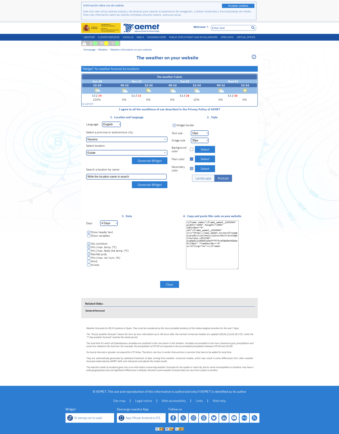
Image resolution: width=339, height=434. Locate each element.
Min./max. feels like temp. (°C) (110, 250)
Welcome (200, 27)
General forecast (95, 310)
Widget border (185, 125)
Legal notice (143, 401)
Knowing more (156, 37)
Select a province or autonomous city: (109, 132)
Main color (178, 159)
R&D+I (140, 37)
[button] (203, 178)
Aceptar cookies (238, 5)
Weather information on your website (131, 49)
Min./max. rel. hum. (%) (105, 257)
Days (89, 223)
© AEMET (88, 104)
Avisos (95, 265)
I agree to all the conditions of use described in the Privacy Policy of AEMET (169, 109)
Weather (89, 37)
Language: (92, 124)
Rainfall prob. (99, 254)
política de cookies (172, 14)
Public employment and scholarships (193, 37)
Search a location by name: (103, 169)
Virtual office (246, 37)
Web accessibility (174, 401)
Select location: (95, 145)
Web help (219, 401)
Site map (119, 401)
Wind (94, 261)
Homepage (90, 49)
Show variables (100, 235)
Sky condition (99, 243)
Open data (227, 37)
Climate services (109, 37)
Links (199, 401)
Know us (128, 37)
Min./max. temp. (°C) (104, 247)
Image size (178, 140)
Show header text (102, 232)
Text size (177, 133)
